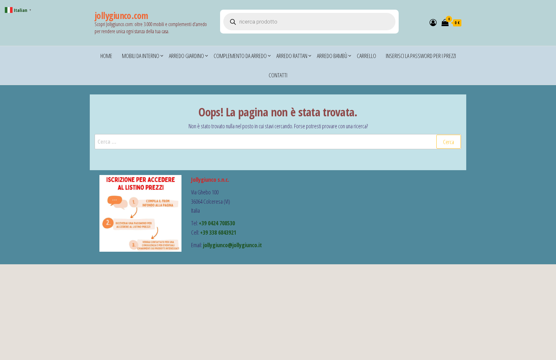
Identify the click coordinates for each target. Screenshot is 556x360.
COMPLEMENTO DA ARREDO (240, 56)
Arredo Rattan (291, 56)
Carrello (366, 56)
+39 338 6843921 (218, 232)
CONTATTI (278, 75)
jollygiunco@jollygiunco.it (232, 245)
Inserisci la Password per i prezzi (421, 56)
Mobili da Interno (140, 56)
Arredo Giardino (186, 56)
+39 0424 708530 (217, 223)
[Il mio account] (433, 22)
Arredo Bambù (332, 56)
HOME (106, 56)
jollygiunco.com (121, 15)
